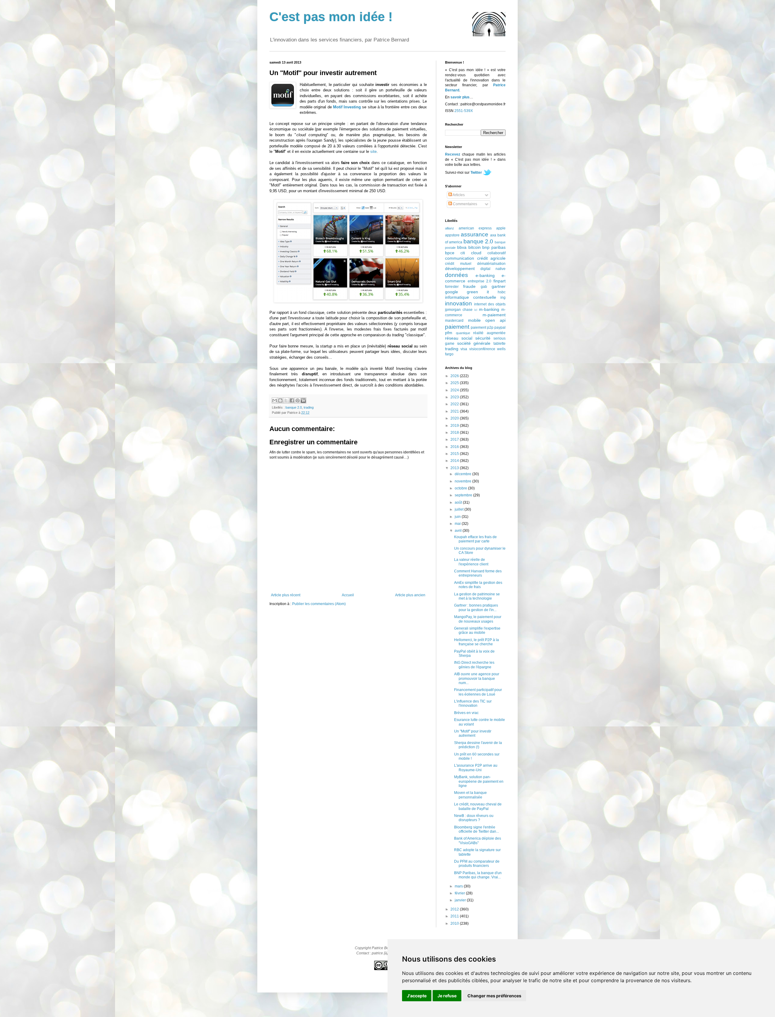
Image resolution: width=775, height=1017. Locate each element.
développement (460, 268)
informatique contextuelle (470, 297)
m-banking (489, 309)
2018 (455, 432)
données (456, 275)
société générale (474, 343)
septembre (464, 495)
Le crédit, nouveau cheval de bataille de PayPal (478, 806)
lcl (475, 309)
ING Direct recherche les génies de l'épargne (474, 664)
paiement (457, 327)
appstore (452, 235)
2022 (455, 404)
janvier (461, 900)
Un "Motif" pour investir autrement (472, 733)
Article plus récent (285, 595)
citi (462, 253)
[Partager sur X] (286, 400)
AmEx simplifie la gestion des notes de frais (478, 585)
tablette (499, 343)
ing (503, 297)
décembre (463, 474)
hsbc (502, 292)
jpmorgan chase (459, 310)
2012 (455, 909)
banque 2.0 (293, 407)
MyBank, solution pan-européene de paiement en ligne (478, 781)
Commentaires (464, 204)
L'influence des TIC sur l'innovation (473, 703)
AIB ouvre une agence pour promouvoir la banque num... (476, 678)
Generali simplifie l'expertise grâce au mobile (477, 630)
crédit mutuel (458, 264)
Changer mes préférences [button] (494, 995)
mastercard (454, 320)
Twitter (476, 172)
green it (478, 291)
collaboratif (496, 253)
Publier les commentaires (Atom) (319, 604)
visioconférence (482, 349)
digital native (493, 269)
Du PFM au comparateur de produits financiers (477, 863)
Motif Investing (347, 107)
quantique (463, 333)
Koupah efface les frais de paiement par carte (475, 539)
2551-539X (463, 111)
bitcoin (474, 247)
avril (459, 530)
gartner (499, 286)
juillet (459, 509)
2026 (455, 376)
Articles (458, 195)
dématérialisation (491, 264)
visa (463, 349)
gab (484, 287)
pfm (448, 332)
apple (501, 228)
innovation (458, 303)
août (459, 502)
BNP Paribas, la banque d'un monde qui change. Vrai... (478, 875)
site (373, 151)
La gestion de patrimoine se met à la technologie (477, 596)
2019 (455, 425)
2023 (455, 397)
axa (493, 235)
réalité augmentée (489, 333)
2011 (455, 916)
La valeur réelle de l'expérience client (471, 562)
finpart (499, 280)
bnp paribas (494, 247)
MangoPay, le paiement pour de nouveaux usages (477, 619)
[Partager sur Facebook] (292, 400)
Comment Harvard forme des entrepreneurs (478, 573)
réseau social (458, 338)
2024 (455, 390)
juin (458, 517)
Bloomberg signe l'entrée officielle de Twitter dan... (476, 829)
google (451, 291)
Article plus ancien (410, 595)
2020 (455, 418)
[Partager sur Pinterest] (298, 400)
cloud (476, 252)
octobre (461, 488)
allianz (449, 228)
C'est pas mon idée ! (331, 17)
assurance (474, 234)
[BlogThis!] (280, 400)
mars (459, 886)
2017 (455, 439)
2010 (455, 923)
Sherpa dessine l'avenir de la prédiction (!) (478, 745)
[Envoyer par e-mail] (275, 400)
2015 (455, 454)
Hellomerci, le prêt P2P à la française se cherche (476, 642)
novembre (463, 481)
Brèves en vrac (466, 713)
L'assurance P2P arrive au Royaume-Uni (475, 767)
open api (495, 320)
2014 (455, 461)
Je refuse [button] (447, 995)
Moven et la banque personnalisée (470, 795)
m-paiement (494, 314)
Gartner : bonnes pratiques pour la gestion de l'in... (476, 607)
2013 (455, 468)
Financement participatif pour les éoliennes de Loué (478, 692)
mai (458, 524)
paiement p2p (482, 327)
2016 (455, 447)
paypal (500, 327)
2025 (455, 383)
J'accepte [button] (417, 995)
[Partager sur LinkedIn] (303, 400)
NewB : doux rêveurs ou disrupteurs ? (473, 818)
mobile (474, 320)
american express (475, 228)
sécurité (482, 338)
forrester (452, 287)
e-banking (485, 275)
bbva (462, 247)
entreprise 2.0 (480, 281)
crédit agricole (491, 258)
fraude (469, 286)
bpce (449, 252)
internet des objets (490, 304)
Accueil (348, 595)
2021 (455, 411)
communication (459, 258)
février (460, 893)
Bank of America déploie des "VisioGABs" (477, 840)
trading (309, 407)
